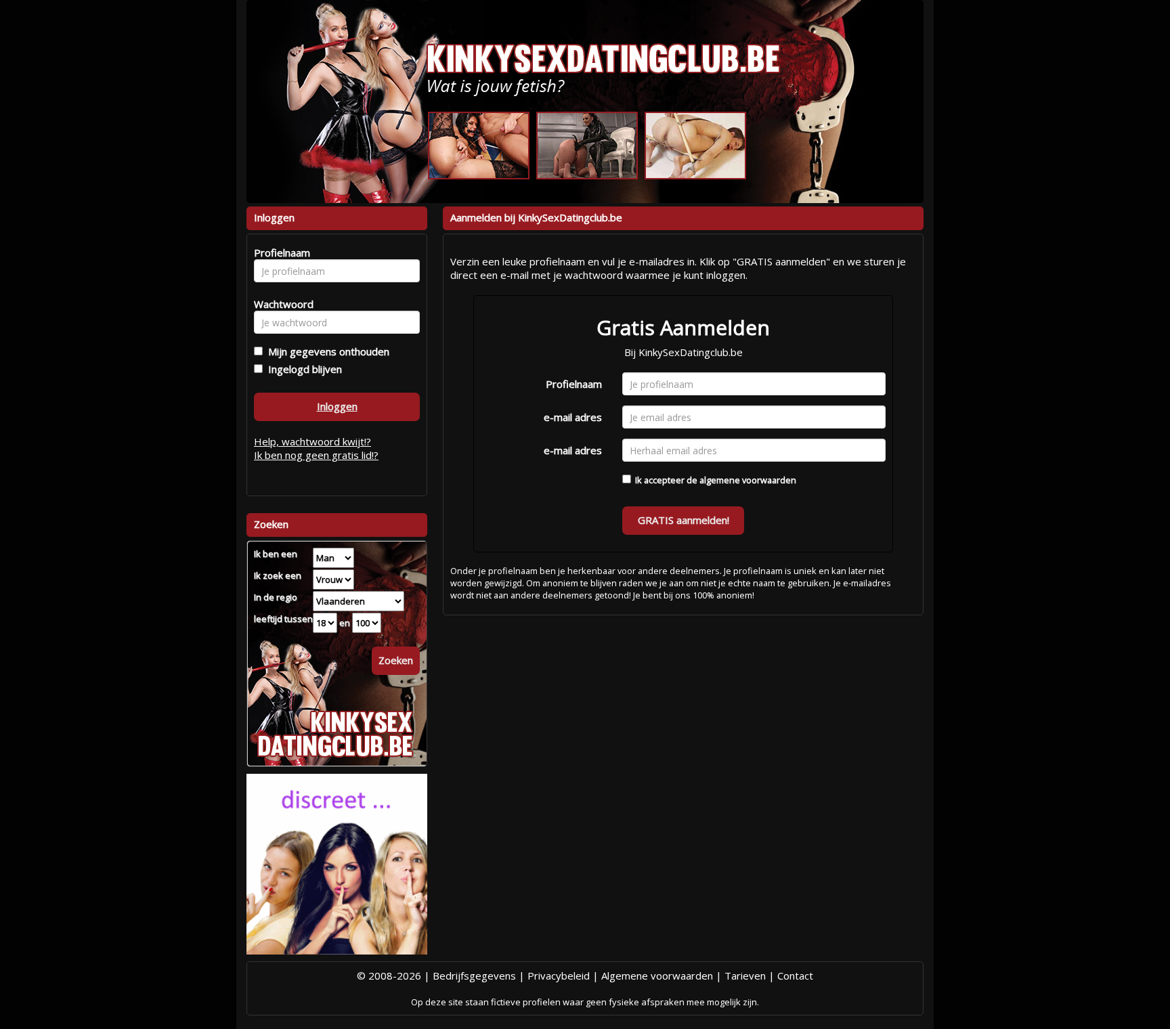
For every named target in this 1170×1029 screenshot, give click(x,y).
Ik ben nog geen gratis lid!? (316, 455)
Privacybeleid (558, 975)
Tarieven (745, 975)
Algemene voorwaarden (657, 975)
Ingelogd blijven (302, 369)
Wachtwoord (280, 304)
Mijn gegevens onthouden (326, 351)
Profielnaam (574, 384)
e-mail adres (573, 417)
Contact (795, 975)
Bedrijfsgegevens (474, 975)
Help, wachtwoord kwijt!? (312, 441)
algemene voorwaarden (747, 480)
